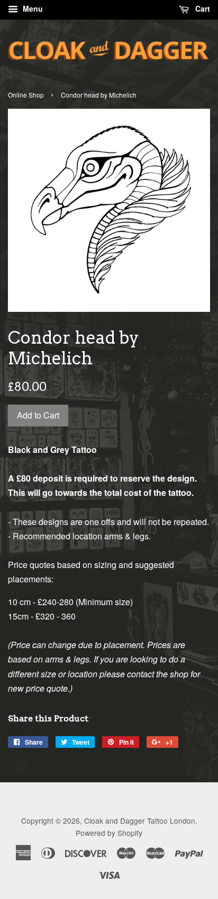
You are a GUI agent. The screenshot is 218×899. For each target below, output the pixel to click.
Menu (32, 8)
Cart (201, 8)
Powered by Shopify (109, 832)
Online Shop (26, 94)
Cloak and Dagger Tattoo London (139, 820)
